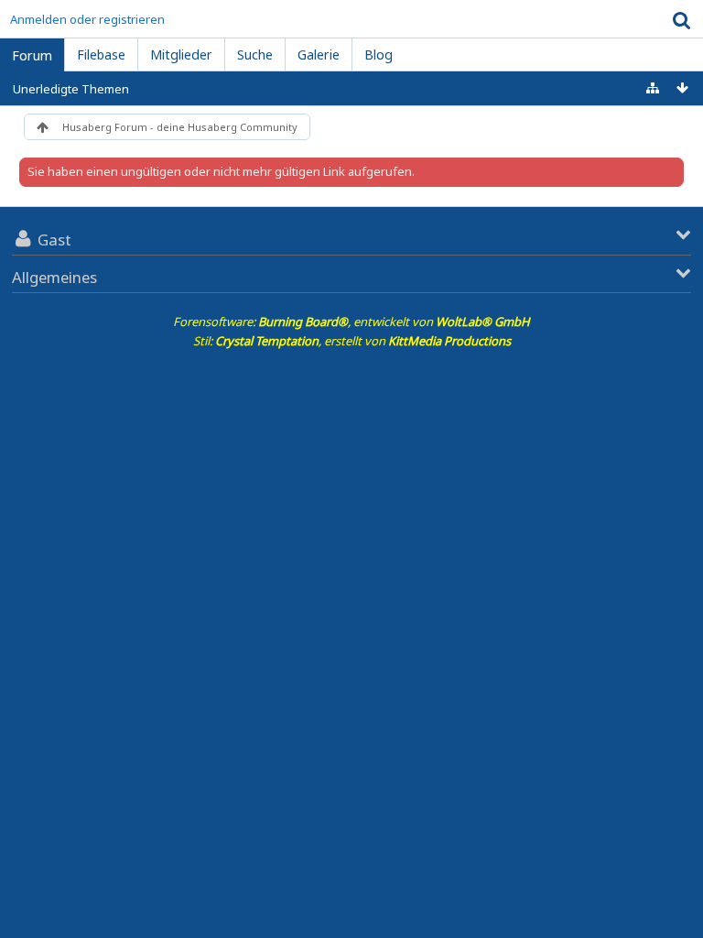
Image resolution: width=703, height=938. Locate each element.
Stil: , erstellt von (352, 341)
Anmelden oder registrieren (87, 19)
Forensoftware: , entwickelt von (351, 321)
